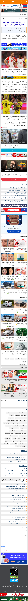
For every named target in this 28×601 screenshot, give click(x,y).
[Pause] (2, 142)
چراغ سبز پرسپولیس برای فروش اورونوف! (18, 501)
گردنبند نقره (12, 415)
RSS (14, 588)
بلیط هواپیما (15, 413)
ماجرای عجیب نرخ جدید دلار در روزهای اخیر (18, 490)
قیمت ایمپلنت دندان (22, 413)
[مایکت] (14, 580)
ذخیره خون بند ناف (22, 436)
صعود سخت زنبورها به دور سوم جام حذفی (17, 453)
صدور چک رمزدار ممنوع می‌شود (20, 519)
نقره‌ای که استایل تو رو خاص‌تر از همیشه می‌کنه (17, 190)
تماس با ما (4, 585)
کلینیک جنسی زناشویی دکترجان (20, 433)
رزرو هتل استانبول (23, 425)
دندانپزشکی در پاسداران (22, 438)
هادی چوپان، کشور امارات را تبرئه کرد (19, 497)
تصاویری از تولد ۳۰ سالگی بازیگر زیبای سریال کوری (17, 504)
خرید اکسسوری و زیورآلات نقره (20, 418)
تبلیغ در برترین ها (17, 586)
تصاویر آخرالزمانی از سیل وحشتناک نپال (18, 482)
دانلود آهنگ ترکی (8, 441)
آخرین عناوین (23, 480)
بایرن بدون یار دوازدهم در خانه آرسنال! (18, 459)
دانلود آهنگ (24, 423)
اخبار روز (18, 585)
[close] (1, 592)
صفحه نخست (24, 585)
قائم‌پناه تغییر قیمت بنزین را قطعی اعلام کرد (18, 493)
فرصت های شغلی (24, 586)
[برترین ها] (12, 2)
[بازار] (14, 577)
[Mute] (4, 142)
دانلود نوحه (14, 438)
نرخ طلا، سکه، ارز (9, 468)
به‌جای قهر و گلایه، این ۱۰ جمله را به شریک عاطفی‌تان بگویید (15, 486)
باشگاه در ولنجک (23, 428)
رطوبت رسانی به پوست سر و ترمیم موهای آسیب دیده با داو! (15, 195)
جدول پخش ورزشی (8, 475)
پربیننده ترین (9, 480)
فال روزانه (10, 473)
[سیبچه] (14, 570)
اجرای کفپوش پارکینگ (22, 443)
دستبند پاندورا (10, 418)
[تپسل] (1, 128)
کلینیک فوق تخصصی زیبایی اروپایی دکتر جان (18, 431)
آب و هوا (10, 470)
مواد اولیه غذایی (6, 423)
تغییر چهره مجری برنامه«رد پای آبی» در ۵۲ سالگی (17, 513)
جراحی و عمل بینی (5, 443)
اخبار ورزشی (14, 585)
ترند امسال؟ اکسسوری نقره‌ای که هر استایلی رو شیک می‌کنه (15, 194)
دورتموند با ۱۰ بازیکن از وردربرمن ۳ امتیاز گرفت (16, 461)
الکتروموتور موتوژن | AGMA (21, 446)
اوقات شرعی (23, 475)
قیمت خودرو (23, 470)
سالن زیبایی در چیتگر (14, 436)
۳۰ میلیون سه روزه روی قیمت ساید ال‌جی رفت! (17, 495)
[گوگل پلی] (14, 574)
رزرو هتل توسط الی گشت (15, 423)
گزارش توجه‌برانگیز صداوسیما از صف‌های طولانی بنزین (16, 515)
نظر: (26, 535)
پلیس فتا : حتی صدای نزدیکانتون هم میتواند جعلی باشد (16, 192)
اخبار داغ (17, 480)
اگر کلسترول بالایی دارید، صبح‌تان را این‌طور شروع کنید (16, 521)
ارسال (3, 546)
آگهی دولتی (11, 586)
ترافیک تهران (22, 473)
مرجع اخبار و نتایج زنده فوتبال (12, 420)
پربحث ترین (3, 480)
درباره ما (9, 585)
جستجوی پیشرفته (5, 586)
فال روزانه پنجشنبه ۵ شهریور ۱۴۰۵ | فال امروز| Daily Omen (15, 484)
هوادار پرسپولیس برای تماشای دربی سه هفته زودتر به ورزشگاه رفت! (14, 506)
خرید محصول (14, 179)
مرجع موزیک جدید (22, 420)
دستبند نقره (17, 415)
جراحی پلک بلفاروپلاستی (14, 428)
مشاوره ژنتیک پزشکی (9, 433)
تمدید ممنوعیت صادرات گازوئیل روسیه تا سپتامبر (17, 510)
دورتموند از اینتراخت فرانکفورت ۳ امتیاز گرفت (17, 455)
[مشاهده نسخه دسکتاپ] (2, 1)
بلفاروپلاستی (9, 413)
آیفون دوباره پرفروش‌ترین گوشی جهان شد (18, 508)
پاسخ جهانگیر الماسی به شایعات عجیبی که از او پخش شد (15, 488)
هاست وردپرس (7, 438)
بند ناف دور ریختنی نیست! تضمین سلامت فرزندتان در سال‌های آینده (14, 200)
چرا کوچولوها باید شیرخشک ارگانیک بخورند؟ (18, 201)
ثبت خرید (14, 150)
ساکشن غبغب (23, 415)
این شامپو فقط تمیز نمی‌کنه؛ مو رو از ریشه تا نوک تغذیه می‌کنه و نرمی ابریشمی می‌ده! (14, 197)
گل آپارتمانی (8, 425)
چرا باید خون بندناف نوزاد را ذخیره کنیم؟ (19, 189)
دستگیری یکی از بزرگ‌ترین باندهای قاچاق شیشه (17, 499)
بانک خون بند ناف (13, 443)
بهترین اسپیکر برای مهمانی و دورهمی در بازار (18, 187)
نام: (26, 530)
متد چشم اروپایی (15, 425)
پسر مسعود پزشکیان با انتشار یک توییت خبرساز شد (16, 523)
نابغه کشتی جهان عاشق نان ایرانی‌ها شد (18, 517)
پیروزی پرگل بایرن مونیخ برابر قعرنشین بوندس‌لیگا (16, 457)
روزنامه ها (23, 468)
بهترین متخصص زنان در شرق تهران (19, 441)
